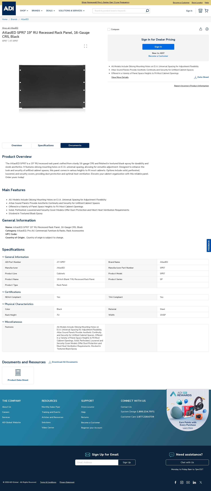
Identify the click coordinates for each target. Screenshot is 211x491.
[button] (209, 245)
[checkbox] (109, 29)
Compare (115, 29)
